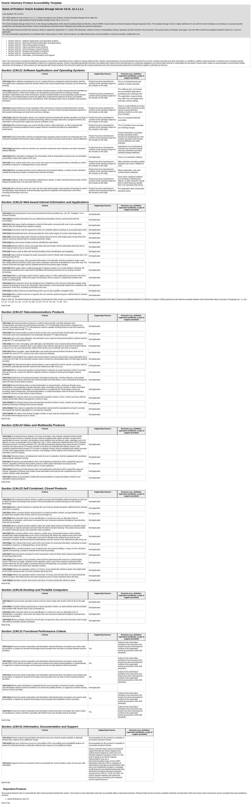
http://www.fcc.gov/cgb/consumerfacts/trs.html (106, 765)
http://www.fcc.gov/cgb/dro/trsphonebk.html (107, 769)
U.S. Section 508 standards (75, 30)
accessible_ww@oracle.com (128, 34)
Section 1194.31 (14, 53)
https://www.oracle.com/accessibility (94, 34)
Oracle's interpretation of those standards (111, 30)
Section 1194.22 (14, 43)
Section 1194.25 (14, 49)
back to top (5, 196)
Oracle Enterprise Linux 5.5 (18, 799)
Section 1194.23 (14, 45)
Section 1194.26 (14, 51)
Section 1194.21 (14, 41)
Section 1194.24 (14, 47)
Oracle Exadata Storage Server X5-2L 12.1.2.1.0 (50, 20)
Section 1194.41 (14, 55)
